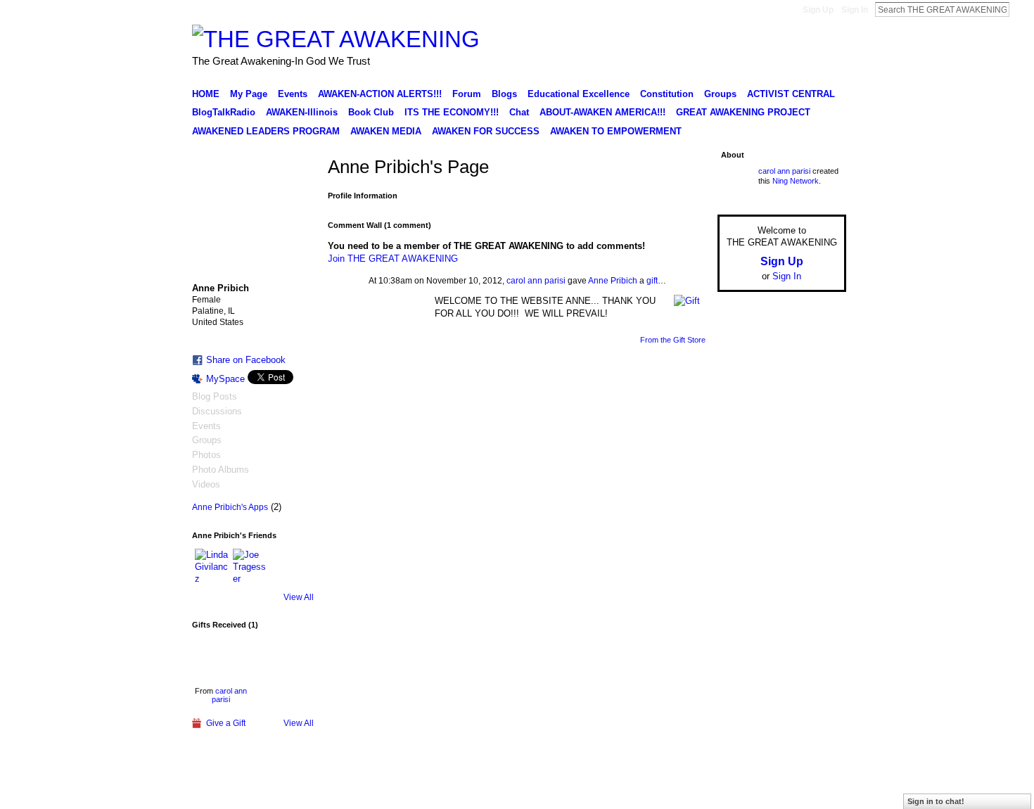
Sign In (854, 10)
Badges (686, 793)
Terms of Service (814, 793)
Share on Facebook (246, 360)
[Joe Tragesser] (250, 565)
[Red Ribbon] (221, 658)
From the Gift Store (673, 340)
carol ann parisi (229, 695)
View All (298, 597)
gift (652, 281)
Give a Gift (225, 723)
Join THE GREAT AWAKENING (393, 258)
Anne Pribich (612, 281)
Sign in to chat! (935, 801)
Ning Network (795, 181)
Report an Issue (742, 793)
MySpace (225, 379)
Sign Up (818, 10)
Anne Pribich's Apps (230, 507)
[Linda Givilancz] (212, 565)
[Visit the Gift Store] (687, 300)
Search (1020, 9)
